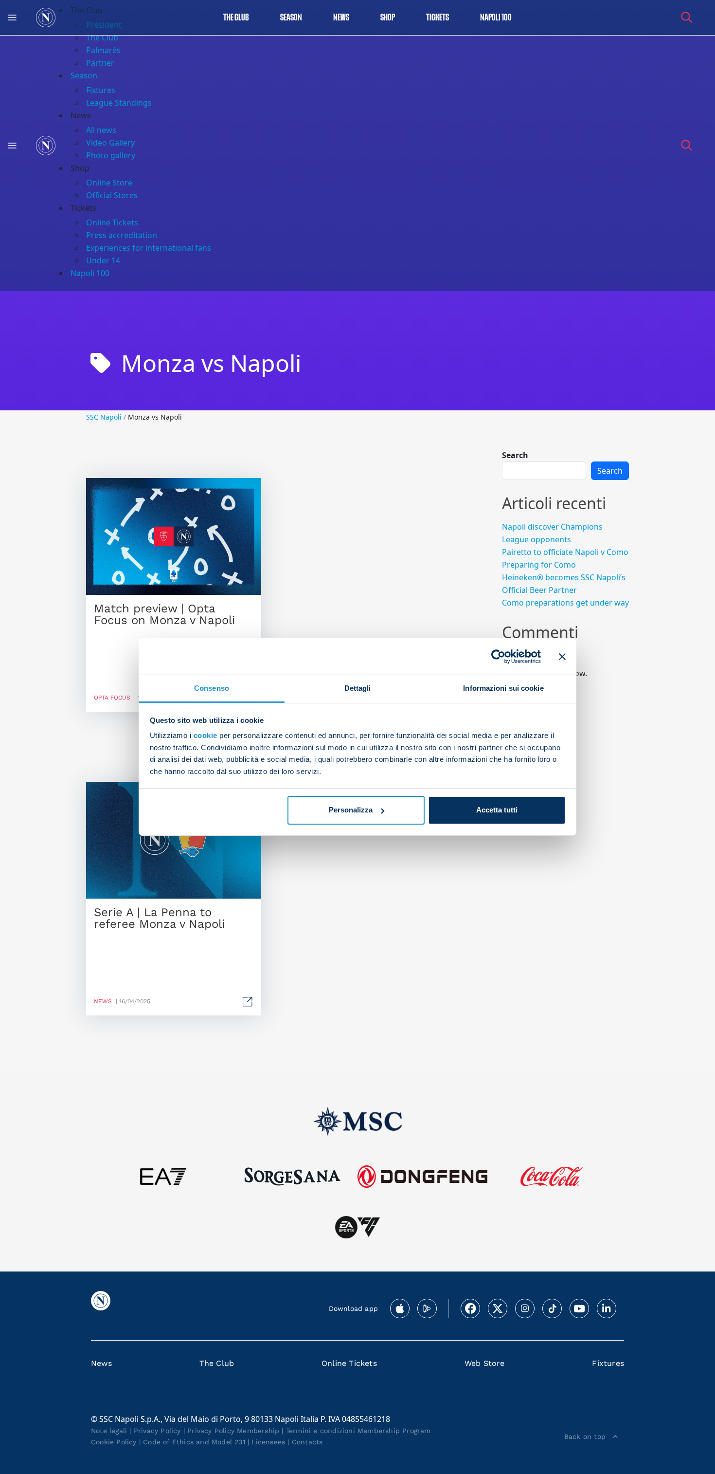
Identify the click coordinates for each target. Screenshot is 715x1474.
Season (291, 18)
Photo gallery (110, 155)
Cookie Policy (114, 1442)
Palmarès (103, 50)
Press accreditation (121, 235)
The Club (216, 1363)
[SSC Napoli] (45, 17)
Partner (100, 62)
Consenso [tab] (211, 688)
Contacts (307, 1442)
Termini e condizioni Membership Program (358, 1431)
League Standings (119, 102)
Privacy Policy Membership (233, 1431)
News (101, 1363)
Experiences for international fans (148, 247)
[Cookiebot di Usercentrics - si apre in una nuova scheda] (498, 656)
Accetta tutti (497, 810)
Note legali (109, 1431)
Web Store (485, 1363)
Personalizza (351, 810)
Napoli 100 (496, 18)
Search (515, 455)
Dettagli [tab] (357, 688)
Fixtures (100, 90)
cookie (205, 735)
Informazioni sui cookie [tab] (503, 688)
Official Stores (112, 195)
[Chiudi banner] (562, 656)
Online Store (109, 182)
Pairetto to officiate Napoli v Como (565, 552)
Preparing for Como (539, 564)
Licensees (268, 1442)
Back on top (585, 1436)
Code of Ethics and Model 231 (194, 1442)
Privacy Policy (157, 1431)
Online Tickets (112, 222)
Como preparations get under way (565, 602)
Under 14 (103, 260)
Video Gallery (110, 142)
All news (101, 130)
